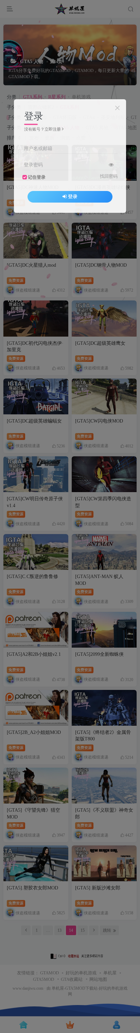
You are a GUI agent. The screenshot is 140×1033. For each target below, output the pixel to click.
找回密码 (109, 176)
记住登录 (37, 177)
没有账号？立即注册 (42, 129)
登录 (72, 196)
